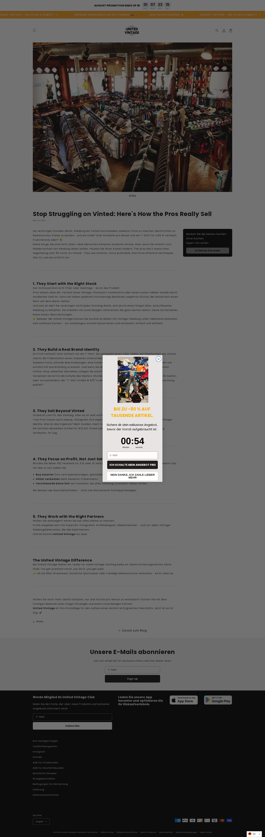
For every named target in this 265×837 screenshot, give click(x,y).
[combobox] (254, 834)
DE (254, 834)
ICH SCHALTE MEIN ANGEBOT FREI (132, 465)
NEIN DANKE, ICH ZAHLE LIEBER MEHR (132, 476)
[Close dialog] (158, 359)
